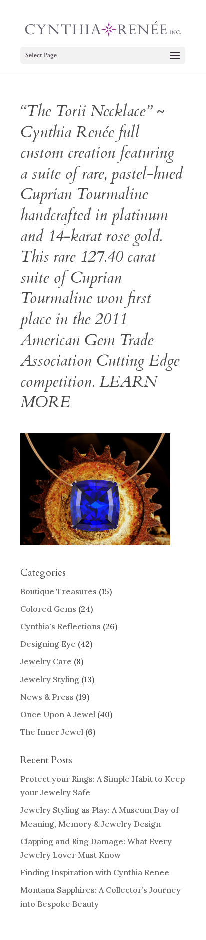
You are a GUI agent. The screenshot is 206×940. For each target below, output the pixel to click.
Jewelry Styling (50, 679)
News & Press (47, 697)
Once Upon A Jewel (58, 714)
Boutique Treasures (58, 591)
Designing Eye (48, 644)
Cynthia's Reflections (60, 626)
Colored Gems (48, 609)
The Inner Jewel (52, 732)
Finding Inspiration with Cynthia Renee (95, 872)
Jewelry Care (46, 661)
